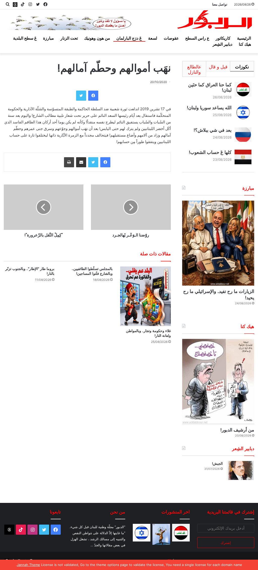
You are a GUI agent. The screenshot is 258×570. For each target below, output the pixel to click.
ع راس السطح (197, 38)
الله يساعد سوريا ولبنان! (209, 107)
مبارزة (48, 38)
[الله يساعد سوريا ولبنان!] (141, 532)
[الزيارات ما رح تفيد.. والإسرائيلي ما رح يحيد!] (218, 243)
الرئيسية (244, 38)
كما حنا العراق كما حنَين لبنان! (210, 87)
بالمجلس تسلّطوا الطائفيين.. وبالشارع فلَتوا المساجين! (92, 271)
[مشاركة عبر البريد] (81, 162)
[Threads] (15, 4)
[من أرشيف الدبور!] (218, 381)
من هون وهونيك (97, 38)
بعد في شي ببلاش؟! (213, 130)
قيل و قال (218, 66)
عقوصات (171, 38)
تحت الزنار (69, 38)
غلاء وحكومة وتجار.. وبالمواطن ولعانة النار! (148, 333)
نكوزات (242, 66)
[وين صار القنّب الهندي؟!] (161, 534)
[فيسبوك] (93, 96)
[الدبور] (215, 20)
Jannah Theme (28, 565)
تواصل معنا (219, 4)
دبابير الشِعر (222, 44)
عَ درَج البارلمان (129, 38)
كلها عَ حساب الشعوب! (210, 152)
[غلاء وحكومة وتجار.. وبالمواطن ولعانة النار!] (145, 296)
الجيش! (217, 463)
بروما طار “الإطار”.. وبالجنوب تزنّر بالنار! (29, 271)
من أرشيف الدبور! (237, 430)
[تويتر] (81, 96)
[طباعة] (69, 162)
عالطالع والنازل (194, 69)
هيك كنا (245, 44)
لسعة (152, 38)
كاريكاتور (223, 38)
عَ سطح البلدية (25, 38)
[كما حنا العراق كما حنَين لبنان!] (181, 532)
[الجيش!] (240, 470)
